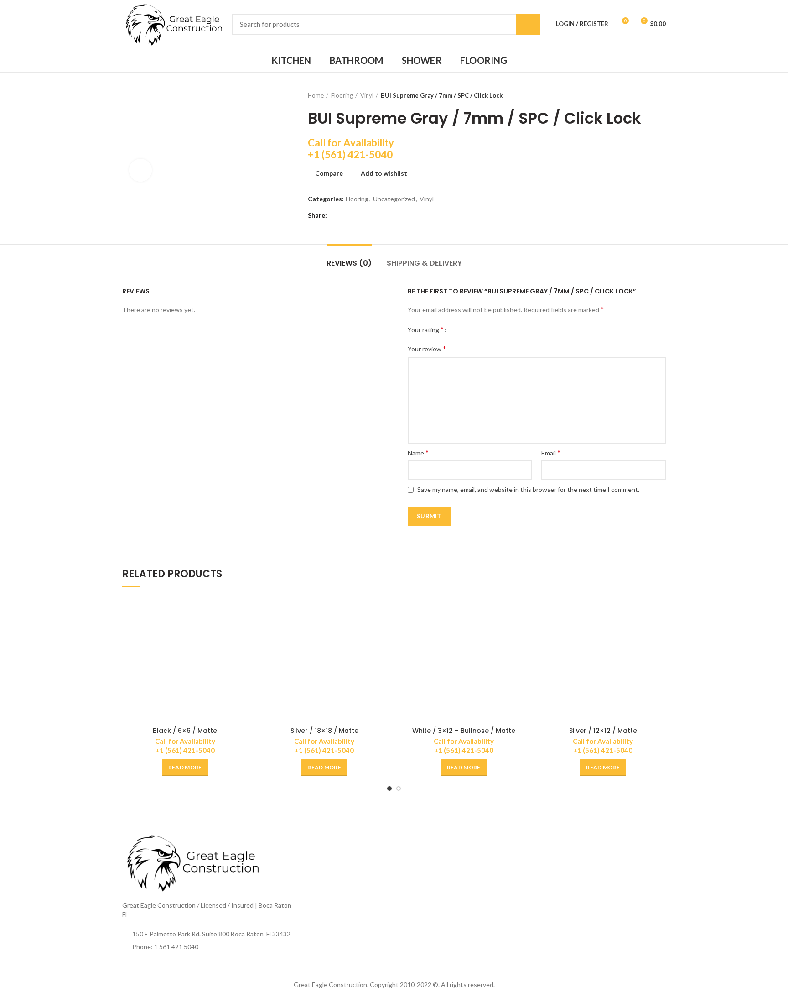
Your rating (426, 329)
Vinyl (366, 95)
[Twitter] (347, 215)
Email (550, 452)
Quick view (241, 632)
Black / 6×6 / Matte (185, 730)
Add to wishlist (384, 173)
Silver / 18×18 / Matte (324, 730)
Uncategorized (394, 199)
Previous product (643, 95)
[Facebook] (336, 215)
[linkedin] (370, 215)
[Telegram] (382, 215)
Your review (427, 348)
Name (418, 452)
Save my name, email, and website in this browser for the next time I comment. (528, 489)
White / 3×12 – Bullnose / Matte (463, 730)
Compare (329, 173)
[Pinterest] (359, 215)
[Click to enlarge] (140, 170)
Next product (661, 95)
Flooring (342, 95)
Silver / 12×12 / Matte (603, 730)
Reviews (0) (349, 263)
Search (528, 24)
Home (316, 95)
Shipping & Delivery (424, 263)
